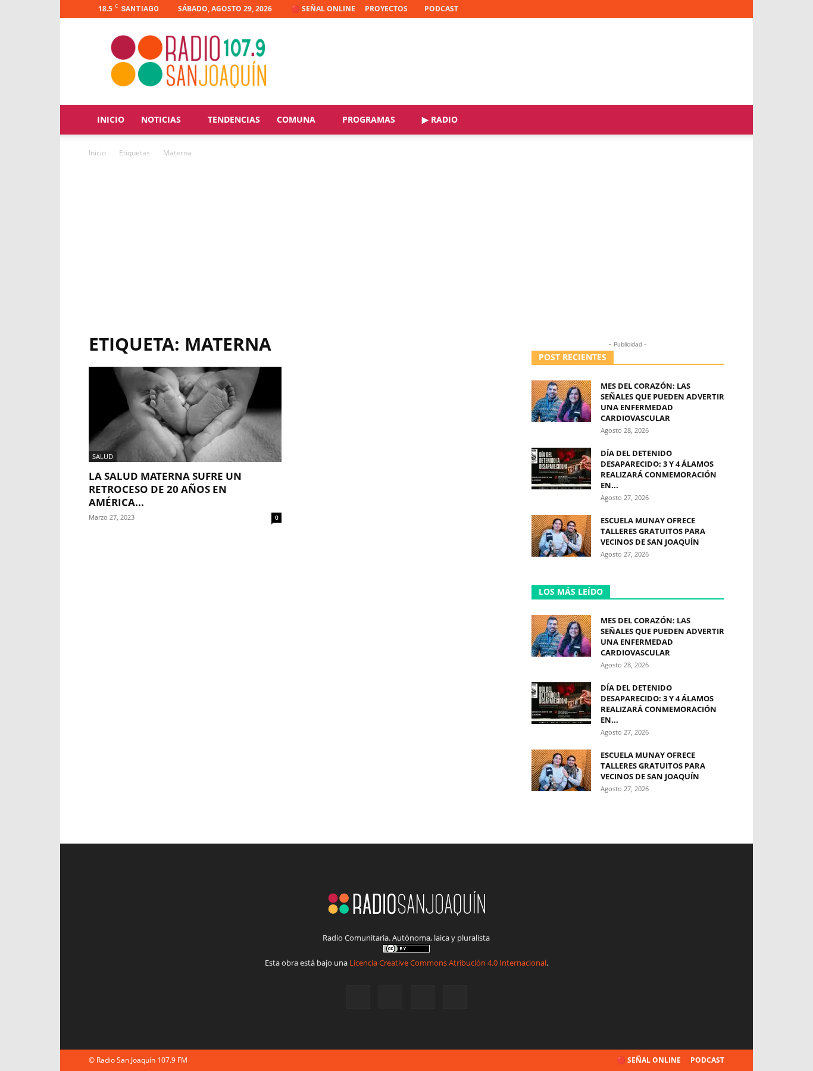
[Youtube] (715, 9)
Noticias (161, 119)
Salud (102, 456)
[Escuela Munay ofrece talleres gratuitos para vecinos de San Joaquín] (561, 536)
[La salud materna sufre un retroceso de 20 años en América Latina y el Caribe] (185, 414)
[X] (696, 9)
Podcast (441, 9)
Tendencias (234, 119)
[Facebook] (656, 9)
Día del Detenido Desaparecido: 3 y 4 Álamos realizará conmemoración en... (659, 469)
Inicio (110, 119)
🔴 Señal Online (323, 9)
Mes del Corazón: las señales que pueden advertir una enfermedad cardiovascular (662, 401)
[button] (710, 120)
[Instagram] (676, 9)
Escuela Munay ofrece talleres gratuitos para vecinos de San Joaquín (653, 531)
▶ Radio (440, 119)
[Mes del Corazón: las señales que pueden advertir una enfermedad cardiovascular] (561, 401)
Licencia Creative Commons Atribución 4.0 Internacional (447, 962)
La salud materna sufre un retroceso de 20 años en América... (165, 489)
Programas (368, 119)
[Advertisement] (406, 249)
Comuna (296, 119)
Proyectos (386, 9)
